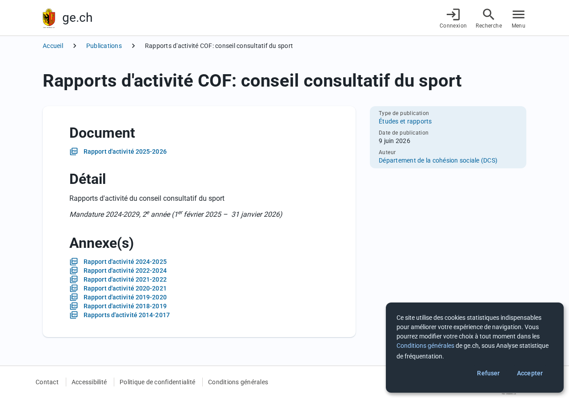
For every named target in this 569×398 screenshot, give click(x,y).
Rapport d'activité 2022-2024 (125, 270)
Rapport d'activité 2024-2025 (125, 261)
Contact (47, 382)
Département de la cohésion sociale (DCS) (438, 160)
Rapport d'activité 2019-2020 (125, 297)
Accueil (53, 45)
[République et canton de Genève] (49, 18)
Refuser (488, 373)
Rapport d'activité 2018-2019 (125, 306)
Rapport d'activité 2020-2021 (125, 288)
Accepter (530, 373)
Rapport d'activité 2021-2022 (125, 279)
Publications (104, 45)
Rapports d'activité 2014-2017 (127, 314)
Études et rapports (405, 121)
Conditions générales (238, 382)
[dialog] (475, 347)
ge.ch (77, 17)
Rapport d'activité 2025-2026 (125, 151)
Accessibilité (89, 382)
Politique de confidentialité (157, 382)
